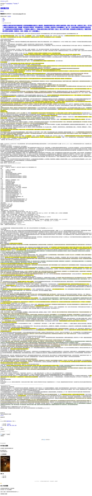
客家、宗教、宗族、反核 (11, 425)
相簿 (3, 18)
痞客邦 (7, 421)
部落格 (4, 19)
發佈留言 (2, 435)
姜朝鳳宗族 (4, 8)
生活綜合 (9, 16)
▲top (1, 427)
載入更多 (2, 429)
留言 (10, 421)
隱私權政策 (52, 481)
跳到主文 (2, 11)
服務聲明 (56, 481)
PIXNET (38, 481)
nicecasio (2, 415)
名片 (3, 21)
